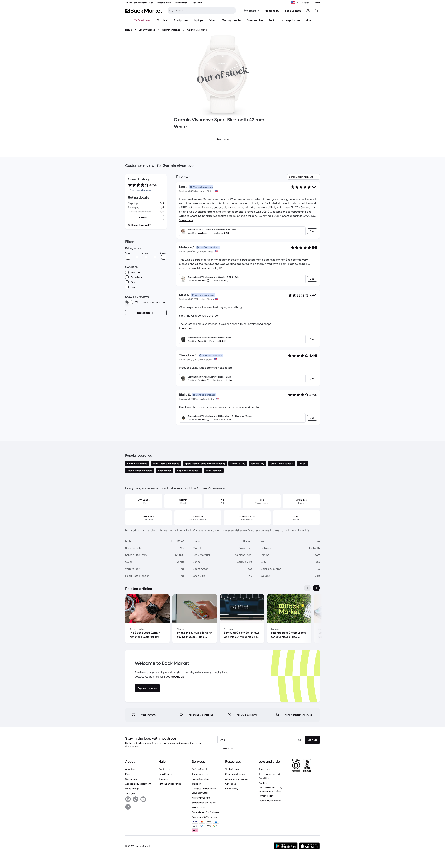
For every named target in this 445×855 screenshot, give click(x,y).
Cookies (263, 783)
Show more (186, 220)
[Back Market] (143, 11)
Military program (201, 797)
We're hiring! (132, 788)
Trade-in (196, 783)
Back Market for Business (205, 812)
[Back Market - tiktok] (135, 799)
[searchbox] (205, 10)
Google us (177, 676)
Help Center (165, 774)
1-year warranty (200, 774)
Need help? (272, 10)
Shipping (163, 778)
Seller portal (198, 807)
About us (130, 769)
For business (293, 10)
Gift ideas (230, 783)
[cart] (316, 10)
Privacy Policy (266, 795)
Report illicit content (270, 800)
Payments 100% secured (205, 817)
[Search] (171, 10)
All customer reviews (236, 778)
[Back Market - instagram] (128, 799)
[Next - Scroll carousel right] (316, 588)
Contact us (165, 769)
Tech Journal (232, 769)
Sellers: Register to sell (204, 802)
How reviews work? (141, 225)
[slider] (128, 257)
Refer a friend (199, 769)
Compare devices (235, 774)
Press (128, 774)
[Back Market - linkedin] (128, 807)
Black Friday (231, 788)
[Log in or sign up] (308, 10)
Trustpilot (130, 793)
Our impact (131, 778)
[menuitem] (180, 20)
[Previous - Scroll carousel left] (307, 588)
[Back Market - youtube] (143, 799)
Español (316, 2)
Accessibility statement (138, 783)
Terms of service (268, 769)
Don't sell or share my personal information (270, 789)
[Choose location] (295, 3)
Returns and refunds (170, 783)
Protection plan (200, 778)
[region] (222, 619)
